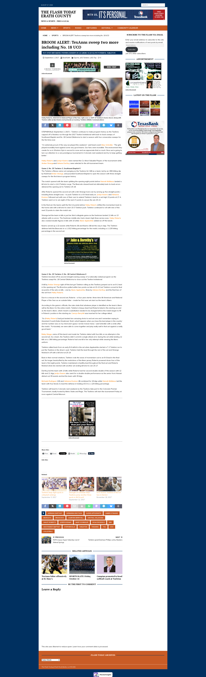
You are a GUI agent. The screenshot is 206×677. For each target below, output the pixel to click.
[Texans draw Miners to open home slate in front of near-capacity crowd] (155, 104)
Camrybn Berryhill (75, 518)
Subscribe (131, 49)
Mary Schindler (107, 145)
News (53, 28)
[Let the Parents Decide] (134, 104)
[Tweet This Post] (52, 125)
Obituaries (91, 28)
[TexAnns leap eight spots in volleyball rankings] (54, 484)
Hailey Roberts (47, 161)
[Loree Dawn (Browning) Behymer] (134, 112)
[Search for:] (153, 5)
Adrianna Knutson (71, 381)
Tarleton (83, 527)
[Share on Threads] (118, 125)
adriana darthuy (55, 513)
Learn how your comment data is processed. (90, 646)
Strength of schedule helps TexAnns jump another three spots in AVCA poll (80, 494)
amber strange (111, 513)
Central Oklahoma (95, 518)
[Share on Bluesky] (111, 125)
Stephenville (69, 527)
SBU (110, 522)
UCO (111, 527)
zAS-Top (93, 58)
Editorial (106, 28)
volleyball (48, 531)
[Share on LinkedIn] (60, 125)
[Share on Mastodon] (96, 125)
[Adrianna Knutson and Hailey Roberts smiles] (82, 115)
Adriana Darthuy (63, 163)
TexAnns (94, 527)
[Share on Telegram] (103, 125)
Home (43, 28)
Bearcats (47, 518)
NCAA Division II (99, 522)
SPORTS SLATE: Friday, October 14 (80, 577)
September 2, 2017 (52, 58)
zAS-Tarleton (84, 58)
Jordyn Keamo (62, 161)
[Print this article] (81, 125)
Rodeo (78, 28)
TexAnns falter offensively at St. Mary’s (54, 577)
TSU (104, 527)
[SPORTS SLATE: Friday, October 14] (82, 564)
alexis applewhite (93, 513)
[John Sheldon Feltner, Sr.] (155, 112)
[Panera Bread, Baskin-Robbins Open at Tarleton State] (144, 112)
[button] (82, 97)
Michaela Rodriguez (49, 381)
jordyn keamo (65, 522)
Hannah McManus (107, 181)
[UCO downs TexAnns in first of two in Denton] (109, 484)
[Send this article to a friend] (74, 125)
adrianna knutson (74, 513)
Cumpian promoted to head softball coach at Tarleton (109, 577)
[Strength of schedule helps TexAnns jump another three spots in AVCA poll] (81, 484)
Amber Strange (48, 163)
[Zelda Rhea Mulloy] (144, 104)
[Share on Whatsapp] (89, 125)
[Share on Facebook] (45, 125)
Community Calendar (128, 28)
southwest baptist (51, 527)
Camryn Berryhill (78, 313)
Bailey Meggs (47, 334)
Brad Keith (66, 58)
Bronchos (59, 518)
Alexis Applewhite (86, 221)
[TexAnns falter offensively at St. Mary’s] (54, 564)
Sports (66, 28)
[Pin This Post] (67, 125)
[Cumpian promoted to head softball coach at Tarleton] (109, 564)
